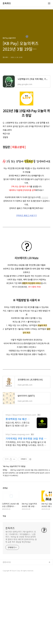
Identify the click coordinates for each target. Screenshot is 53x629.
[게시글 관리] (14, 459)
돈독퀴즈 (7, 3)
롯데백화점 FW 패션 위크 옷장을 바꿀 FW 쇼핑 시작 (18, 419)
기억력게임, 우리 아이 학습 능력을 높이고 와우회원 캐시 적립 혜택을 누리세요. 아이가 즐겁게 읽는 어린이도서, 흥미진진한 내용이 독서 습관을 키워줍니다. (26, 443)
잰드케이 (6, 566)
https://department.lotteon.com (21, 415)
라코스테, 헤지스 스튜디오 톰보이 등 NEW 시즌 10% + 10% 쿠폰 (18, 424)
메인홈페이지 (8, 571)
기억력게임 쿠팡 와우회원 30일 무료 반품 (26, 438)
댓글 (4, 516)
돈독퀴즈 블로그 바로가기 (26, 215)
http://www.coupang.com (17, 434)
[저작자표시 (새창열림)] (30, 459)
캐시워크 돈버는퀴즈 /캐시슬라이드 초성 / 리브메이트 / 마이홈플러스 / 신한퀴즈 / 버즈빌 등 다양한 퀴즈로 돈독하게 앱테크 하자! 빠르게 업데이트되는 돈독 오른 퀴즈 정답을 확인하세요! (21, 536)
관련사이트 (7, 562)
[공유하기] (11, 459)
